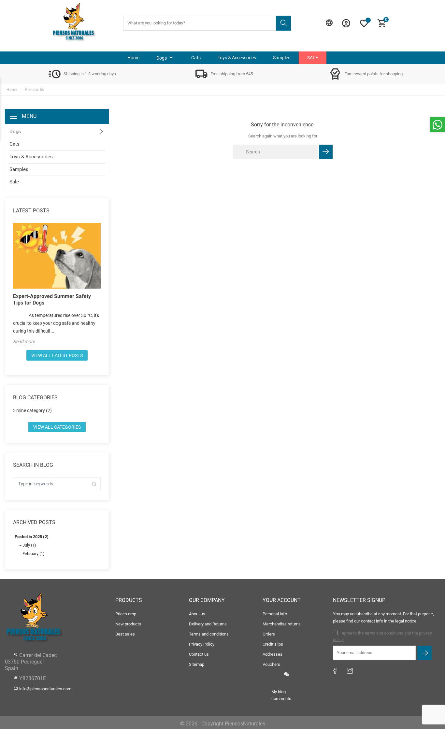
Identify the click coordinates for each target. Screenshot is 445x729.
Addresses (272, 654)
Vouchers (271, 664)
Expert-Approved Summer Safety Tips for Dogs (52, 299)
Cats (196, 57)
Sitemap (196, 664)
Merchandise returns (282, 624)
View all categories (57, 427)
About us (197, 613)
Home (133, 57)
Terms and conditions (209, 634)
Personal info (275, 613)
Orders (269, 634)
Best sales (125, 634)
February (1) (33, 553)
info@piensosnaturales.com (45, 688)
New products (128, 624)
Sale (312, 57)
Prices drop (125, 613)
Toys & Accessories (237, 57)
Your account (282, 600)
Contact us (199, 654)
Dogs (165, 57)
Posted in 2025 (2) (32, 536)
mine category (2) (34, 410)
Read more (24, 341)
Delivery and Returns (208, 624)
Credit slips (273, 644)
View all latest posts (57, 355)
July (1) (29, 545)
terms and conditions (384, 633)
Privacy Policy (201, 644)
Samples (281, 57)
